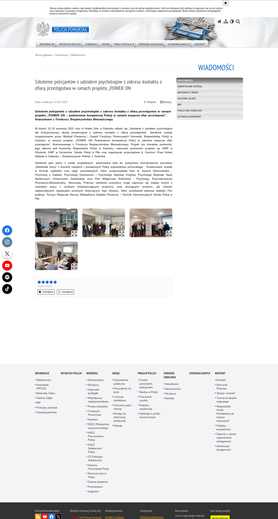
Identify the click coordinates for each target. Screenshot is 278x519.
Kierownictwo (96, 380)
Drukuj (167, 102)
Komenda (92, 374)
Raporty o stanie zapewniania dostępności (226, 438)
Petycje (118, 426)
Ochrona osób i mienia (123, 407)
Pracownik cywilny (145, 399)
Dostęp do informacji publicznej (120, 418)
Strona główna (43, 54)
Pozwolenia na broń (122, 391)
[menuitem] (47, 43)
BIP (179, 104)
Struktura (93, 385)
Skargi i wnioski (226, 393)
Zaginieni (93, 491)
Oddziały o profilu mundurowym (149, 416)
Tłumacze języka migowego (227, 400)
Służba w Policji (148, 392)
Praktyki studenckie (145, 407)
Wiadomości (78, 54)
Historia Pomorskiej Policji (98, 467)
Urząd (116, 374)
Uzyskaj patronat (189, 116)
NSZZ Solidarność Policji (95, 449)
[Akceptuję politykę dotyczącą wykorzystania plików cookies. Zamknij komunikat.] (225, 3)
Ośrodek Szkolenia (170, 376)
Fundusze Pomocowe (94, 413)
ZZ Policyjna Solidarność (95, 459)
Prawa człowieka (98, 406)
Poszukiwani (95, 487)
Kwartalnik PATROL (190, 86)
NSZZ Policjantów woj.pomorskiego (98, 426)
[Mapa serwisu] (226, 21)
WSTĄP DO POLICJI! (71, 374)
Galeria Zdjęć (187, 98)
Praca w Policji (147, 374)
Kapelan (93, 420)
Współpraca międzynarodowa (98, 400)
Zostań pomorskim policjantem (146, 384)
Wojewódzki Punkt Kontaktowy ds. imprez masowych (226, 414)
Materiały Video (188, 92)
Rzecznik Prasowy (222, 387)
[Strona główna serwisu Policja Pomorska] (219, 21)
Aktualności (172, 384)
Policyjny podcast (190, 110)
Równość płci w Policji (97, 476)
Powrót (151, 102)
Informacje (61, 54)
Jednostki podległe (93, 392)
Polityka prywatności (224, 428)
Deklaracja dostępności (224, 448)
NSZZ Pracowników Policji (96, 437)
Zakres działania (98, 482)
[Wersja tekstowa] (232, 21)
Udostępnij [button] (47, 292)
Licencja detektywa (120, 399)
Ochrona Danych (199, 374)
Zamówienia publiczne (121, 382)
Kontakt (169, 398)
